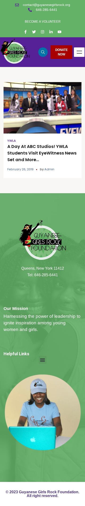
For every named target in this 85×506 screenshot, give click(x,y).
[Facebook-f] (25, 32)
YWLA (11, 140)
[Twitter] (34, 32)
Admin (49, 169)
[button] (43, 360)
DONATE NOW (61, 52)
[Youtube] (59, 32)
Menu (79, 52)
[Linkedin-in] (51, 32)
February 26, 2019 (20, 169)
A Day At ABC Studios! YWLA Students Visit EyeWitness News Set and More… (41, 153)
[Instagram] (42, 32)
